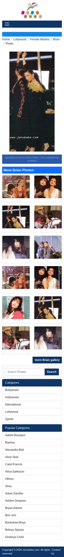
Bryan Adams (13, 507)
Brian (56, 39)
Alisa (8, 486)
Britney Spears (14, 529)
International (13, 404)
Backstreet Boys (15, 522)
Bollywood (11, 389)
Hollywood (12, 397)
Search (52, 371)
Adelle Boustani (15, 435)
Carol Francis (13, 464)
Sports (9, 419)
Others (9, 478)
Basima (10, 442)
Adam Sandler (14, 493)
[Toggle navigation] (7, 24)
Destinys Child (14, 537)
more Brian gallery (47, 359)
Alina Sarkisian (14, 471)
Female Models (39, 39)
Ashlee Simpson (15, 500)
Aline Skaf (11, 457)
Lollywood (19, 39)
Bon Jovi (10, 515)
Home (6, 39)
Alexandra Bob (14, 449)
